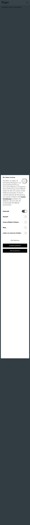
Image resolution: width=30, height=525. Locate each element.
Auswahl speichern (15, 245)
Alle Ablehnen (15, 240)
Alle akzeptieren (15, 250)
